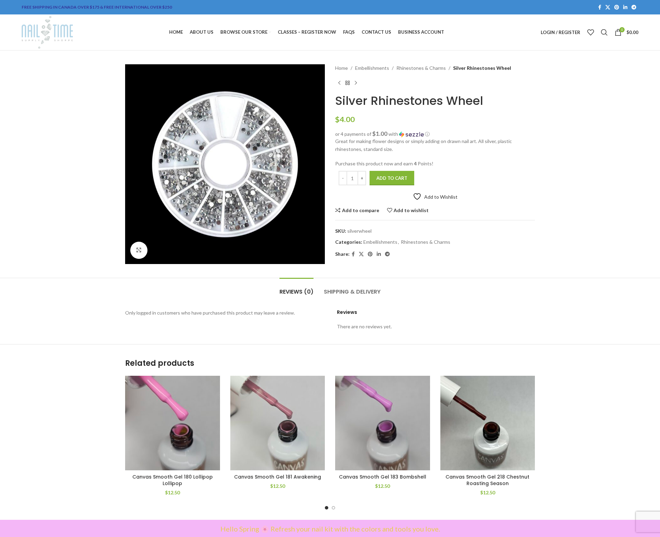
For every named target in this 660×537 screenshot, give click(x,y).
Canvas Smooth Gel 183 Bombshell (382, 476)
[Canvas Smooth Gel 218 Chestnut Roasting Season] (487, 423)
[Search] (604, 32)
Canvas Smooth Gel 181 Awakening (277, 476)
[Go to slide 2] (333, 507)
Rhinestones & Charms (421, 68)
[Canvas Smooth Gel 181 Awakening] (277, 423)
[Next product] (356, 83)
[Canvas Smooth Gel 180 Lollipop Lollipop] (172, 423)
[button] (435, 134)
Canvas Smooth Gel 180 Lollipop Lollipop (172, 480)
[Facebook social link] (599, 7)
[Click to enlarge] (138, 250)
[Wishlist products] (590, 32)
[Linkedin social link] (625, 7)
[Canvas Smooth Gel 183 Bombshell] (382, 423)
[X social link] (607, 7)
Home (341, 68)
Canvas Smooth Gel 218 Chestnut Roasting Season (487, 480)
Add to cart (391, 178)
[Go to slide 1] (326, 507)
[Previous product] (339, 83)
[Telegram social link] (633, 7)
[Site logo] (47, 32)
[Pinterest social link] (616, 7)
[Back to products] (347, 83)
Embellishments (372, 68)
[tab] (296, 288)
